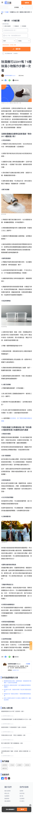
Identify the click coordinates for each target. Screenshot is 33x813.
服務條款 (6, 798)
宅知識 (6, 12)
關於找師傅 (7, 791)
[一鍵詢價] (31, 649)
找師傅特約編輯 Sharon (10, 75)
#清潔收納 (27, 765)
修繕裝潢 (17, 26)
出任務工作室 (16, 670)
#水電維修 (19, 765)
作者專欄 (28, 664)
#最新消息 (4, 768)
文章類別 (16, 7)
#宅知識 (12, 765)
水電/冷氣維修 (7, 26)
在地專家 (22, 798)
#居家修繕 (4, 765)
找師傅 (21, 791)
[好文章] (8, 2)
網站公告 (6, 793)
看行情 (21, 796)
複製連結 (17, 80)
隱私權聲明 (7, 801)
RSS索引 (22, 801)
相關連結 (10, 670)
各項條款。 (16, 53)
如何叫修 (22, 793)
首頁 (2, 12)
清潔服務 (24, 26)
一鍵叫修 (26, 2)
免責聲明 (6, 796)
